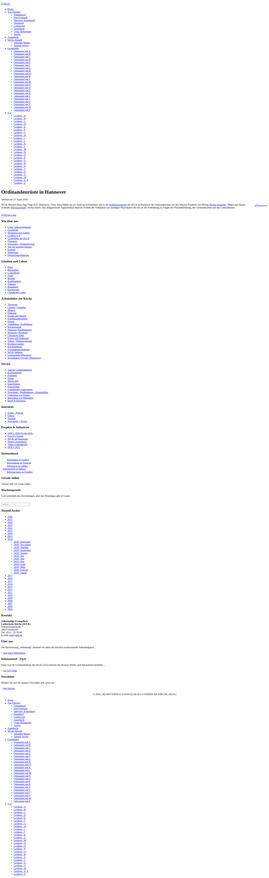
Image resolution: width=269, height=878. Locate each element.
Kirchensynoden (15, 344)
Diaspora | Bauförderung (19, 330)
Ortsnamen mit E (22, 62)
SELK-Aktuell (14, 40)
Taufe (10, 275)
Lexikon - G (20, 132)
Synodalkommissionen (18, 349)
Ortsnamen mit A (22, 51)
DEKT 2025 (13, 447)
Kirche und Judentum (18, 338)
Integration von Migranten (20, 398)
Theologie (12, 304)
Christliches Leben (16, 292)
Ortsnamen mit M (22, 82)
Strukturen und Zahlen (18, 232)
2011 (9, 592)
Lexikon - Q (20, 160)
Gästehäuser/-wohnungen (20, 389)
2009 (9, 598)
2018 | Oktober (21, 547)
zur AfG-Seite (10, 670)
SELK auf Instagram (17, 439)
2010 (9, 595)
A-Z (9, 113)
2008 (9, 600)
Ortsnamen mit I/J (22, 73)
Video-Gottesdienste (17, 444)
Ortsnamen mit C (22, 56)
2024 (9, 522)
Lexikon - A (20, 115)
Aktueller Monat (22, 42)
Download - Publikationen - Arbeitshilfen (27, 392)
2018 (9, 539)
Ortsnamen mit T (22, 99)
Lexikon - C (20, 121)
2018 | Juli (19, 556)
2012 (9, 589)
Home (10, 9)
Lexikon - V (20, 174)
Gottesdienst (13, 273)
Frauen (10, 321)
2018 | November (22, 544)
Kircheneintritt (14, 372)
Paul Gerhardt (20, 17)
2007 (9, 603)
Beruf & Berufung (16, 400)
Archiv (17, 34)
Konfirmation (14, 281)
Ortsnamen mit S (22, 96)
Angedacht (19, 28)
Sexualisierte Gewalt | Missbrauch (24, 358)
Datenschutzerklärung (18, 255)
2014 (9, 584)
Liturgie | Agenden (16, 307)
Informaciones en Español (19, 472)
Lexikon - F (19, 129)
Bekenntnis (13, 270)
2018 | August (20, 553)
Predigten (12, 375)
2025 (9, 519)
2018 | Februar (21, 570)
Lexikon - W (20, 177)
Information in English (18, 459)
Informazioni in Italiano (14, 469)
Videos (10, 415)
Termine (11, 418)
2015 (9, 581)
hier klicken (9, 688)
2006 (9, 606)
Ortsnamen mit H (22, 70)
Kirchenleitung (14, 346)
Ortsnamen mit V (22, 104)
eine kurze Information (14, 653)
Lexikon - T (20, 169)
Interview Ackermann (24, 20)
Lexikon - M (20, 149)
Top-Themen (13, 12)
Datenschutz (13, 386)
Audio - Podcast (15, 413)
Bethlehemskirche (118, 204)
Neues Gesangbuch (17, 441)
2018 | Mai (19, 561)
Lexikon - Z (20, 183)
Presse (10, 378)
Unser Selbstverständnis (19, 227)
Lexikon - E (20, 127)
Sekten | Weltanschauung (19, 341)
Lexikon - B (20, 118)
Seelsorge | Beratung (17, 332)
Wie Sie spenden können (19, 247)
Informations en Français (19, 463)
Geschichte (12, 230)
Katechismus (13, 384)
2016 (9, 578)
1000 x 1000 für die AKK (20, 433)
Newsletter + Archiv (17, 421)
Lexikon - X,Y (21, 180)
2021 (9, 530)
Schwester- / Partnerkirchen (21, 244)
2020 (9, 533)
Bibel (10, 267)
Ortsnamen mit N (22, 85)
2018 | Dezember (22, 542)
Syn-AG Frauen (15, 436)
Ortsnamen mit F (22, 65)
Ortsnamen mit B (22, 54)
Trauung (11, 284)
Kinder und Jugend (16, 316)
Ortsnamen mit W (22, 107)
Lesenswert (19, 26)
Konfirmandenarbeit (17, 318)
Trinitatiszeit (20, 14)
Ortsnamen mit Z (22, 110)
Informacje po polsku (17, 466)
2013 (9, 586)
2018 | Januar (20, 572)
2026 (9, 516)
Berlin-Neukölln (218, 204)
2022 (9, 528)
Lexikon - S (19, 166)
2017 (9, 575)
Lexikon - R (20, 163)
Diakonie (12, 313)
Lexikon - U (20, 171)
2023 (9, 525)
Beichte (11, 278)
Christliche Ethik (15, 335)
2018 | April (19, 564)
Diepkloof (19, 23)
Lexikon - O (20, 155)
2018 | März (20, 567)
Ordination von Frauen (18, 395)
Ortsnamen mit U (22, 101)
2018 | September (22, 550)
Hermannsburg (19, 207)
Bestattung (12, 287)
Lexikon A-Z (13, 235)
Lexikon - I (19, 138)
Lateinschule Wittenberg (19, 355)
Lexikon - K (20, 143)
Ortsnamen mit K (22, 76)
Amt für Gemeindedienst (19, 370)
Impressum (12, 252)
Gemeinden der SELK (18, 238)
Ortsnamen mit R (22, 93)
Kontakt (11, 249)
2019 (9, 536)
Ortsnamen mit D (22, 59)
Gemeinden (13, 48)
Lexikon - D (20, 124)
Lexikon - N (20, 152)
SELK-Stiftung (14, 352)
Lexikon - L (20, 146)
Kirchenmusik (14, 327)
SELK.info (12, 381)
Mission (11, 310)
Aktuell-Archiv (21, 45)
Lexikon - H (20, 135)
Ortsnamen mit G (22, 68)
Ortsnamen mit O (22, 87)
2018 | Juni (19, 558)
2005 (9, 609)
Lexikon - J (19, 141)
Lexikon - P (19, 157)
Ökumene (12, 241)
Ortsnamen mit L (22, 79)
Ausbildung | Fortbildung (19, 324)
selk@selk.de (15, 635)
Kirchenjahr (13, 289)
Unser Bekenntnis (22, 31)
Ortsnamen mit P (22, 90)
